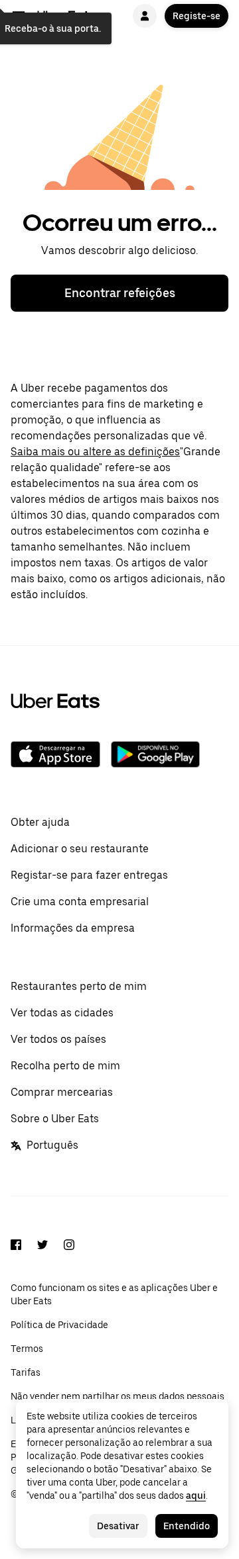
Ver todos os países (58, 1039)
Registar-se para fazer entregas (89, 875)
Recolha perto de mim (65, 1065)
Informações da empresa (73, 928)
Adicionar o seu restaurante (80, 848)
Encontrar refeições (119, 293)
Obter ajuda (40, 822)
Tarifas (25, 1372)
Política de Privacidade (59, 1324)
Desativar (118, 1526)
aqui (196, 1495)
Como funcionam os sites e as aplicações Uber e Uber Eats (114, 1294)
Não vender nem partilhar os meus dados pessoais (117, 1396)
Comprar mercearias (62, 1092)
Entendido (186, 1526)
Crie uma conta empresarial (80, 901)
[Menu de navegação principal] (19, 16)
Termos (27, 1348)
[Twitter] (42, 1247)
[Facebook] (16, 1247)
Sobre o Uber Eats (55, 1118)
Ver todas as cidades (62, 1012)
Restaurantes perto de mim (79, 986)
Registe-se (196, 16)
